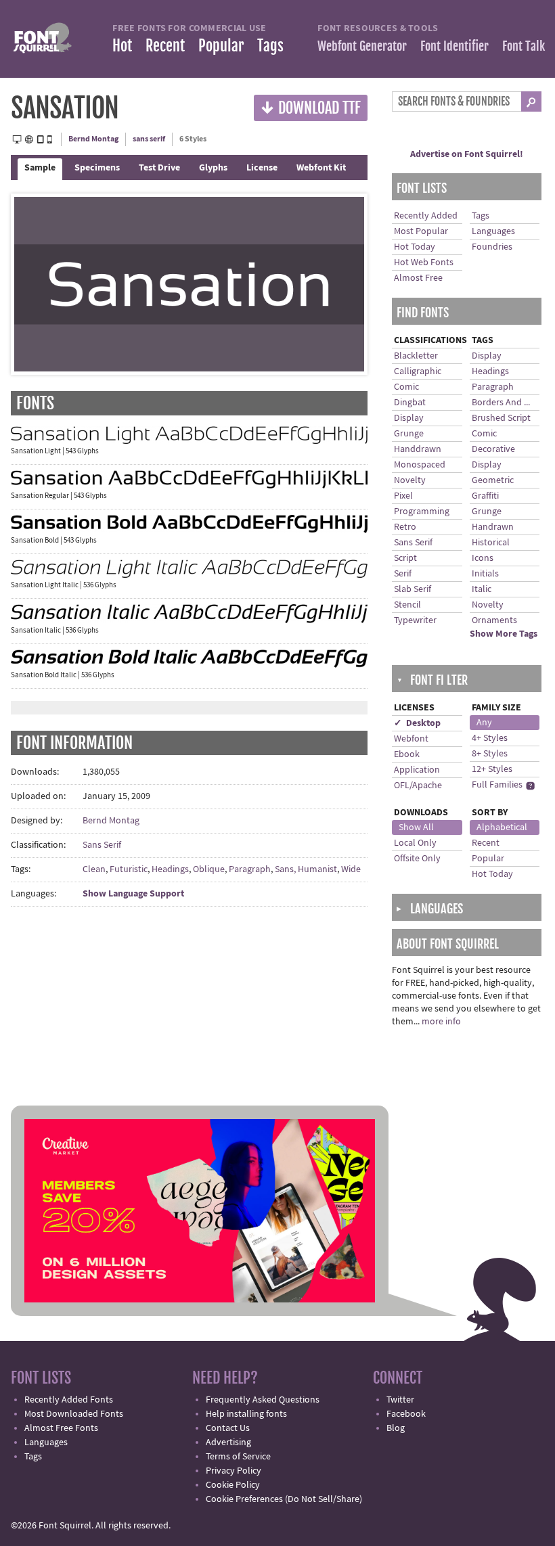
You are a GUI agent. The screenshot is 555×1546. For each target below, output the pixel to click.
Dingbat (410, 402)
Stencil (407, 605)
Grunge (409, 434)
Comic (406, 387)
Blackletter (416, 356)
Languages (493, 231)
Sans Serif (102, 845)
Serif (403, 574)
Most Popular (421, 231)
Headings (170, 869)
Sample (40, 168)
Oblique (209, 869)
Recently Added (426, 216)
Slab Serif (412, 589)
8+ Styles (490, 754)
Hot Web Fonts (423, 262)
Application (417, 770)
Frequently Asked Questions (262, 1400)
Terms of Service (238, 1457)
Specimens (97, 168)
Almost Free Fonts (61, 1428)
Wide (351, 869)
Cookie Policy (233, 1485)
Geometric (493, 480)
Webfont (411, 739)
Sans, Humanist (306, 869)
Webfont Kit (321, 168)
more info (441, 1022)
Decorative (493, 449)
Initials (485, 574)
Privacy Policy (233, 1471)
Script (405, 558)
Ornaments (494, 620)
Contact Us (228, 1428)
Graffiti (485, 496)
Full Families (497, 785)
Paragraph (250, 869)
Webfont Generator (362, 46)
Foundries (492, 247)
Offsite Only (417, 858)
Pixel (403, 496)
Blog (395, 1428)
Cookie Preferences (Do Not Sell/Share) (284, 1499)
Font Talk (523, 46)
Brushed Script (501, 418)
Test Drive (159, 168)
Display (409, 418)
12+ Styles (492, 769)
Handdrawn (417, 449)
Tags (270, 46)
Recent (165, 46)
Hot (122, 46)
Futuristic (129, 869)
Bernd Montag (93, 139)
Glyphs (213, 168)
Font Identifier (454, 46)
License (262, 168)
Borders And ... (501, 402)
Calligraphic (417, 371)
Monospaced (419, 465)
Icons (482, 558)
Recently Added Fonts (68, 1400)
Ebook (407, 754)
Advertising (228, 1442)
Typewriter (415, 620)
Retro (405, 527)
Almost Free (418, 278)
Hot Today (414, 247)
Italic (481, 589)
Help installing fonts (246, 1414)
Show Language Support (133, 894)
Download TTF (311, 107)
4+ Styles (490, 738)
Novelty (410, 480)
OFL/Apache (418, 785)
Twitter (400, 1400)
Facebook (406, 1414)
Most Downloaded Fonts (73, 1414)
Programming (421, 511)
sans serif (149, 139)
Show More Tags (503, 634)
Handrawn (493, 527)
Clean (94, 869)
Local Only (415, 843)
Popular (221, 46)
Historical (491, 543)
